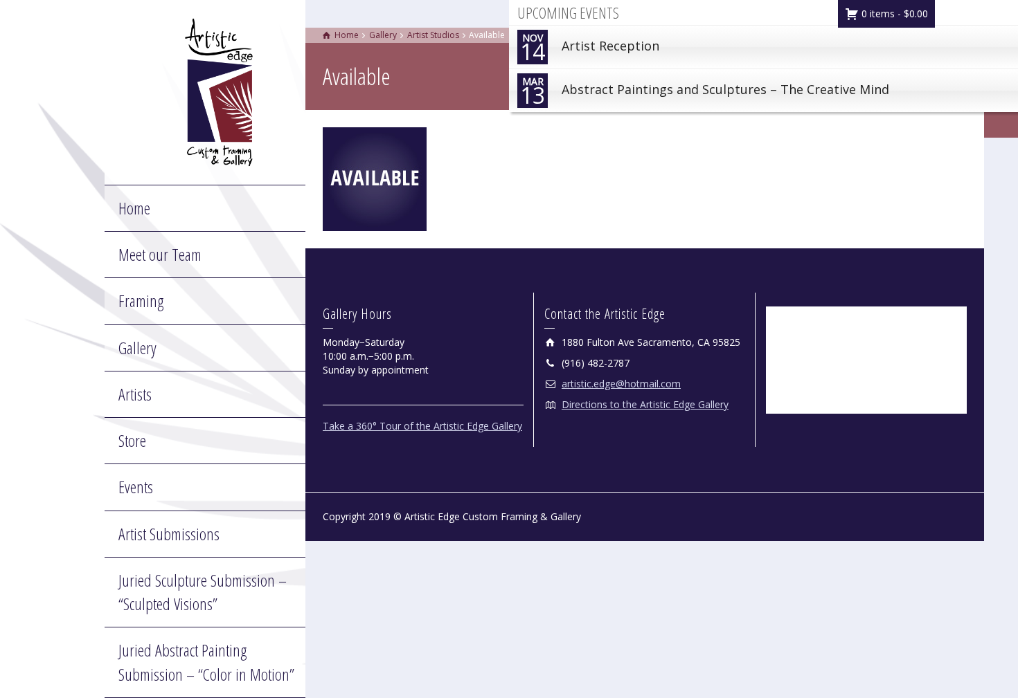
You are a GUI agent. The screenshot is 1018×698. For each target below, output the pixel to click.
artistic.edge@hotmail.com (621, 383)
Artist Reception (589, 48)
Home (134, 207)
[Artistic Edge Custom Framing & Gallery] (219, 91)
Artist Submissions (169, 533)
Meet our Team (160, 254)
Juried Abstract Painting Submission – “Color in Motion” (206, 662)
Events (135, 486)
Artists (135, 394)
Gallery (137, 347)
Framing (140, 300)
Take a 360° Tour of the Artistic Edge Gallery (422, 425)
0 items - (893, 13)
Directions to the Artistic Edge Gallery (645, 404)
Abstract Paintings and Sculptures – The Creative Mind (704, 92)
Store (132, 440)
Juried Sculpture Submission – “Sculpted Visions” (202, 592)
